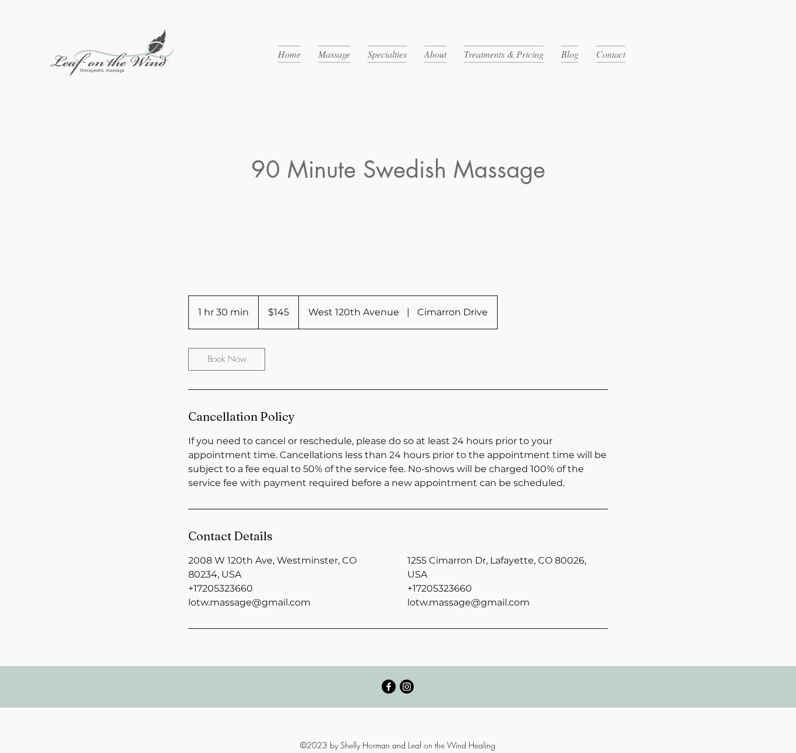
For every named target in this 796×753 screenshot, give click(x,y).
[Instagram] (407, 687)
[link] (226, 359)
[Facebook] (389, 687)
